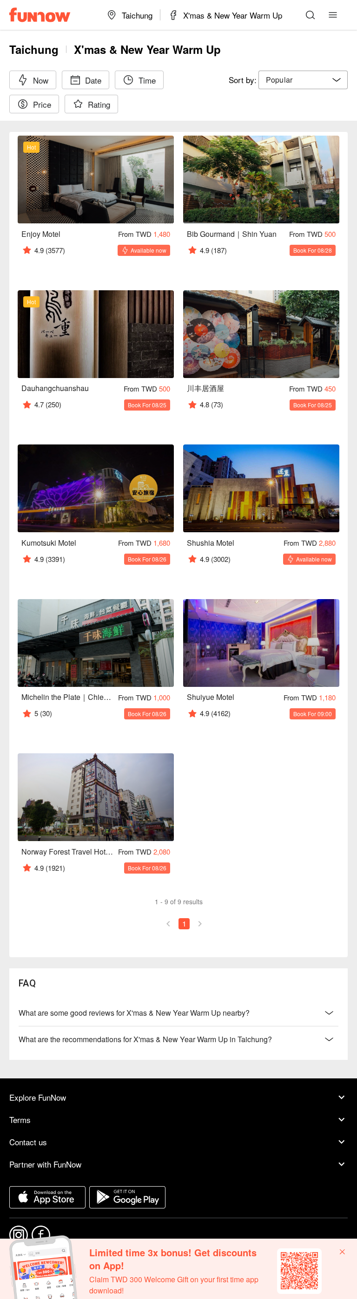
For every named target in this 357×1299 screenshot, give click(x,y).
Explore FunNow (37, 1097)
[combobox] (303, 80)
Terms (20, 1119)
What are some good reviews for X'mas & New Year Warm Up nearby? (134, 1012)
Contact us (28, 1142)
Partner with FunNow (45, 1164)
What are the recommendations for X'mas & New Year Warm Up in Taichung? (145, 1039)
